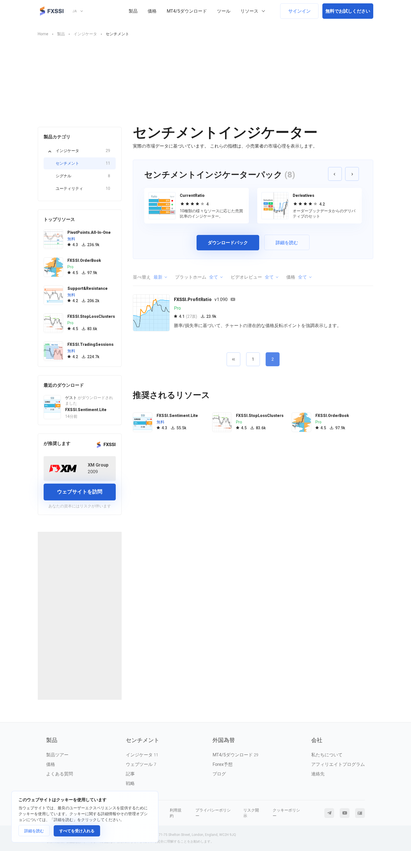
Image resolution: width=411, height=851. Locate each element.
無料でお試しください (347, 11)
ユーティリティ (83, 188)
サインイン (299, 11)
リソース (249, 11)
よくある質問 (59, 774)
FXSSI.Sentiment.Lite (86, 409)
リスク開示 (251, 813)
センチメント (83, 163)
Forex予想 (222, 764)
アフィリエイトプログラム (338, 764)
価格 (152, 11)
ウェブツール (141, 764)
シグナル (83, 176)
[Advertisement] (205, 79)
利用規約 (175, 813)
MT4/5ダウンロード (187, 11)
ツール (223, 11)
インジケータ (83, 150)
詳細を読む (34, 831)
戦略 (130, 783)
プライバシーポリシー (213, 813)
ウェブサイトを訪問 (79, 492)
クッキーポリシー (286, 813)
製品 (133, 11)
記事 (130, 774)
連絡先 (318, 774)
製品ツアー (57, 754)
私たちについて (326, 754)
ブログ (219, 774)
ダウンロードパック (228, 242)
